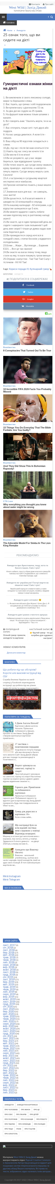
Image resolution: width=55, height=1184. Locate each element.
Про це (37, 1109)
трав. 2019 (9, 986)
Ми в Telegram (11, 879)
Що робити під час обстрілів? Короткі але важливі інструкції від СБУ (22, 673)
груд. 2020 (9, 1033)
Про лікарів (21, 1114)
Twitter (30, 292)
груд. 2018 (9, 974)
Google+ (30, 299)
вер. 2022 (8, 1085)
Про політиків (11, 1119)
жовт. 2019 (9, 999)
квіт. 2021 (8, 1043)
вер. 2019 (8, 996)
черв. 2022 (9, 1077)
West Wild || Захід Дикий (25, 1157)
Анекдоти (18, 274)
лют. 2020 (9, 1008)
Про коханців (27, 1119)
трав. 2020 (9, 1016)
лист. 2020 (9, 1031)
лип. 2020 (8, 1021)
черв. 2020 (9, 1018)
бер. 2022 (8, 1070)
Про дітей (34, 1114)
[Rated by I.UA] (27, 1147)
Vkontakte (30, 306)
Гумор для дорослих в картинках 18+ (26, 813)
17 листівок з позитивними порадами (27, 745)
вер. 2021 (8, 1055)
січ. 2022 (8, 1065)
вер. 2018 (8, 967)
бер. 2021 (8, 1040)
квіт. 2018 (8, 954)
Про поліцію (39, 1124)
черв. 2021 (9, 1048)
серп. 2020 (9, 1023)
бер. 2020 (8, 1011)
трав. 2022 (9, 1075)
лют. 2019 (9, 979)
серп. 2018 (9, 964)
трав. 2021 (9, 1045)
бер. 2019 (8, 981)
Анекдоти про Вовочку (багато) (26, 851)
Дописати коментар (16, 652)
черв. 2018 (9, 959)
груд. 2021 (9, 1062)
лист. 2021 (9, 1060)
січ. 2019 (8, 977)
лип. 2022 (8, 1080)
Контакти (35, 4)
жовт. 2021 (9, 1058)
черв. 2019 (9, 989)
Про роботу (41, 1119)
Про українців (24, 1124)
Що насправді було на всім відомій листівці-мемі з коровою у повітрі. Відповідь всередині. (27, 829)
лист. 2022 (9, 1087)
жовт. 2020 (9, 1028)
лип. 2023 (8, 1092)
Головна (10, 23)
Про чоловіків (11, 1109)
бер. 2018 (8, 952)
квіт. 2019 (8, 984)
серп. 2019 (9, 994)
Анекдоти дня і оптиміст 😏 (27, 600)
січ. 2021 (8, 1036)
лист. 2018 (9, 972)
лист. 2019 (9, 1001)
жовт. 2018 (9, 969)
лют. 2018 (9, 950)
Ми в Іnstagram (12, 876)
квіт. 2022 (8, 1072)
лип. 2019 (8, 991)
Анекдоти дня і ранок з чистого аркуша (27, 614)
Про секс (9, 1114)
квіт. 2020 (8, 1013)
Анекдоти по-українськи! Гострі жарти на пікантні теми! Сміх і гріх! (27, 583)
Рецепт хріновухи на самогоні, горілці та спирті (25, 768)
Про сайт (48, 4)
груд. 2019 (9, 1004)
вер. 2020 (8, 1026)
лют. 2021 (9, 1038)
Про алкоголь (11, 1134)
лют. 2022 (9, 1067)
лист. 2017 (9, 945)
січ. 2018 (8, 947)
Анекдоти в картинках (27, 1105)
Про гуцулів (29, 1129)
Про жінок (25, 1109)
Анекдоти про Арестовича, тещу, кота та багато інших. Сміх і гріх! (27, 566)
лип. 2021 (8, 1050)
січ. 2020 (8, 1006)
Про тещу (9, 1129)
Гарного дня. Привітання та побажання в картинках (27, 790)
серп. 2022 (9, 1082)
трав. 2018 (9, 957)
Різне (18, 1129)
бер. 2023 (8, 1089)
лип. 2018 (8, 962)
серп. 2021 (9, 1053)
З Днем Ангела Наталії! (27, 723)
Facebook (30, 285)
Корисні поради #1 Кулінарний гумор (29, 269)
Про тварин (10, 1124)
